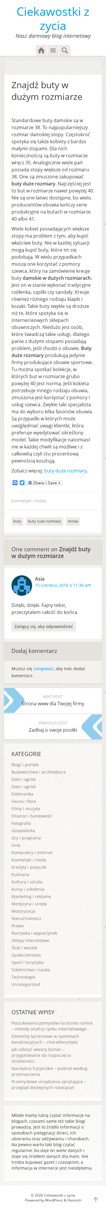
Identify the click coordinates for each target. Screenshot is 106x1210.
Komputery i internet (32, 852)
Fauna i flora (23, 801)
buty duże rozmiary (65, 470)
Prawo (17, 926)
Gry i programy (26, 838)
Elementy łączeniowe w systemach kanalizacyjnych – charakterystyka (45, 1039)
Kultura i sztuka (26, 882)
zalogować (43, 668)
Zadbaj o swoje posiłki (53, 726)
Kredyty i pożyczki (29, 867)
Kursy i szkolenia (27, 889)
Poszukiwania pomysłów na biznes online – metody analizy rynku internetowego (52, 1026)
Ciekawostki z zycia (53, 18)
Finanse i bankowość (31, 816)
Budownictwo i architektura (38, 772)
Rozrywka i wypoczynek (34, 933)
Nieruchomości (26, 918)
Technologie (23, 977)
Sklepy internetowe (30, 940)
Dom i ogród (23, 779)
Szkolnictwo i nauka (30, 969)
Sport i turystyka (27, 962)
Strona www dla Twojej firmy (52, 700)
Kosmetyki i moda (28, 501)
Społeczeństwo (26, 955)
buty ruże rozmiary (44, 521)
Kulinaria (20, 874)
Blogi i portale (25, 764)
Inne (15, 845)
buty (17, 521)
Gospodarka (23, 830)
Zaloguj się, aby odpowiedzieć (43, 626)
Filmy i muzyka (25, 808)
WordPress (54, 1200)
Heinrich (74, 1200)
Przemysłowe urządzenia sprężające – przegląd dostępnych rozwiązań (48, 1084)
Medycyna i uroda (29, 904)
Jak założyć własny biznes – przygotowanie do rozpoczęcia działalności (41, 1055)
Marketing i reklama (31, 896)
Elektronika (22, 794)
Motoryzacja (23, 911)
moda (73, 521)
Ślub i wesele (24, 947)
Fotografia (21, 823)
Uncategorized (25, 984)
